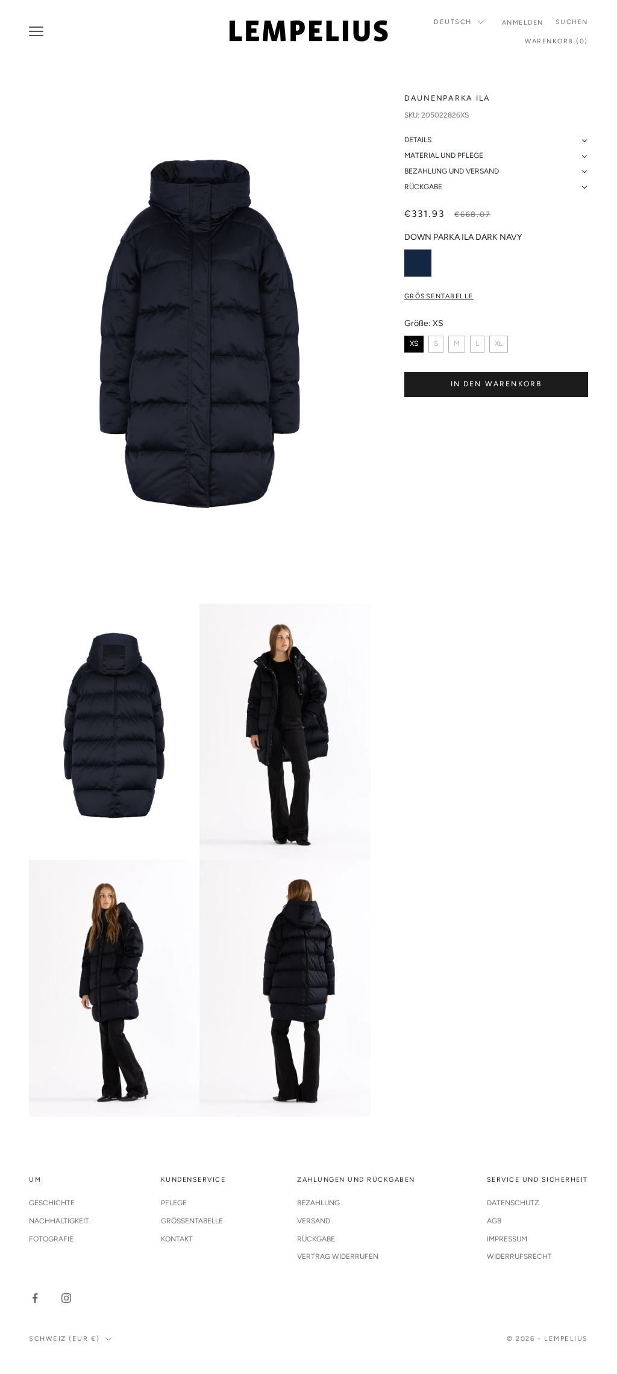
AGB (494, 1221)
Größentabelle (439, 296)
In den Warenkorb (496, 384)
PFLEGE (174, 1203)
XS (414, 343)
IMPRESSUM (507, 1239)
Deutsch (453, 22)
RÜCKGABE (316, 1239)
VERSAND (313, 1221)
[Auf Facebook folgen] (35, 1298)
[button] (496, 140)
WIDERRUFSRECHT (519, 1256)
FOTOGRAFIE (51, 1239)
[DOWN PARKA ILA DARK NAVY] (417, 263)
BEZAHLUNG (318, 1203)
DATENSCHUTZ (513, 1203)
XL (499, 343)
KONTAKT (177, 1239)
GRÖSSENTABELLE (192, 1221)
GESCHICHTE (52, 1203)
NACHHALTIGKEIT (59, 1221)
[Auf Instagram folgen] (66, 1298)
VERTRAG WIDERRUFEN (337, 1256)
